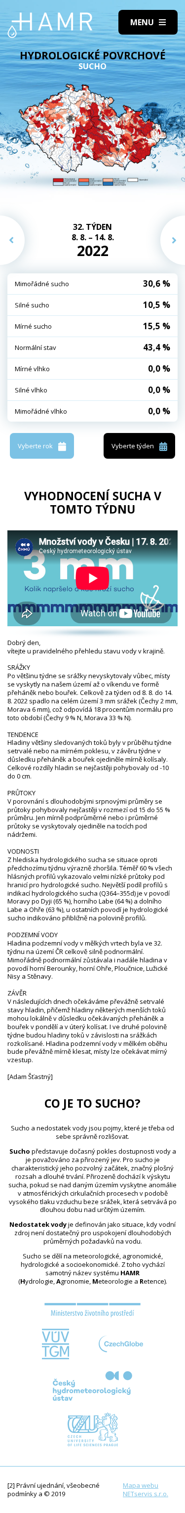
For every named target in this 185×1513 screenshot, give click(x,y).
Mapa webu (140, 1485)
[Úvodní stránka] (50, 25)
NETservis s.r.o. (145, 1493)
